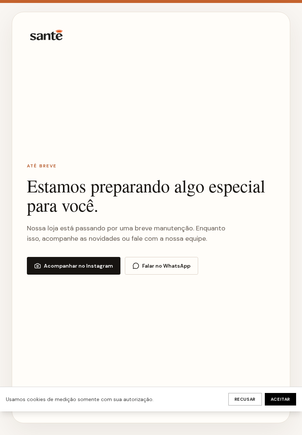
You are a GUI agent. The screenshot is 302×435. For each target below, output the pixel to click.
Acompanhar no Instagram (78, 265)
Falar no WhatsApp (166, 265)
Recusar (245, 399)
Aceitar (280, 399)
